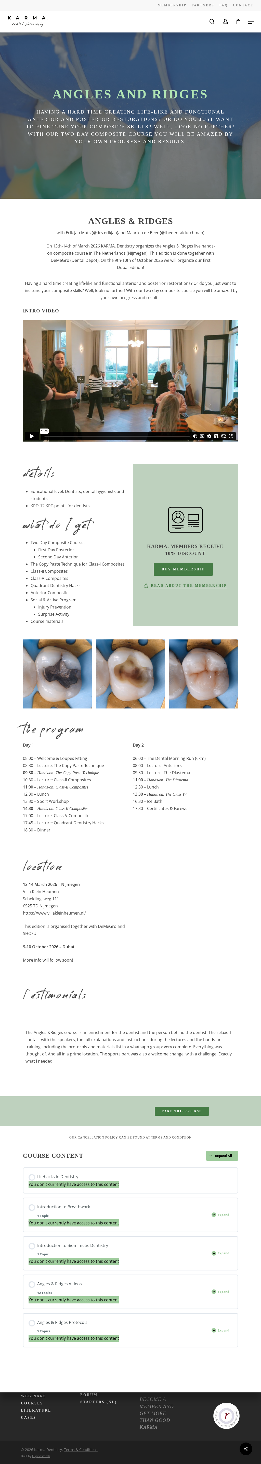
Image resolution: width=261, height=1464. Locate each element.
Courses (32, 1403)
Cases (28, 1418)
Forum (89, 1395)
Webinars (33, 1396)
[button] (251, 21)
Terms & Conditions (81, 1449)
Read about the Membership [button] (189, 586)
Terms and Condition (171, 1137)
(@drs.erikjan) (105, 232)
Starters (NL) (98, 1402)
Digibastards (41, 1456)
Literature (36, 1410)
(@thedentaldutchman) (182, 232)
